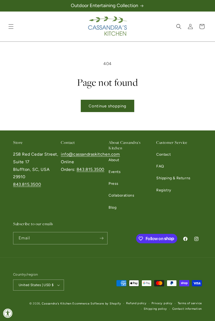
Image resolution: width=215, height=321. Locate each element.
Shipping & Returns (173, 178)
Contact (163, 154)
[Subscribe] (101, 238)
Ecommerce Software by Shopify (96, 303)
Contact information (187, 309)
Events (115, 172)
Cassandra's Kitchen (56, 303)
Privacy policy (162, 303)
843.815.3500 (27, 184)
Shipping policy (155, 309)
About (114, 160)
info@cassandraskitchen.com (90, 154)
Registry (163, 190)
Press (114, 183)
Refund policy (136, 303)
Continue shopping (107, 106)
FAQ (160, 166)
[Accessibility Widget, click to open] (8, 313)
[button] (11, 26)
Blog (112, 207)
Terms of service (190, 303)
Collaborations (121, 195)
